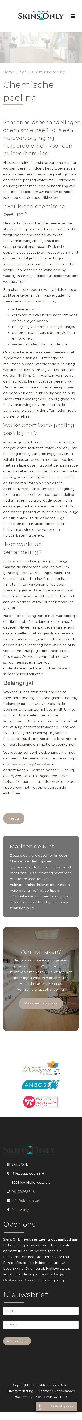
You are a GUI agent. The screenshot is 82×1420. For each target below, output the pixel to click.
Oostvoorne (13, 1280)
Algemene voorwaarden (56, 1391)
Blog (23, 72)
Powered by (23, 1397)
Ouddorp (32, 1280)
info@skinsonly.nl (26, 1201)
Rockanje (55, 1274)
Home (8, 72)
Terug (14, 818)
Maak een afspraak (41, 1003)
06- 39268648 (23, 1192)
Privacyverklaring (20, 1391)
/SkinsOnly (20, 1210)
